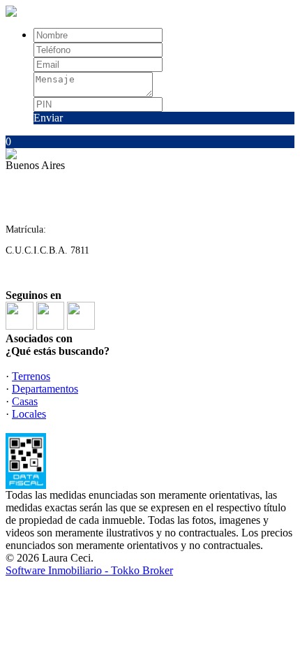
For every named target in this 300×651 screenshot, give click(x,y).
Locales (29, 414)
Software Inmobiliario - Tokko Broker (89, 570)
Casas (25, 401)
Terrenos (31, 376)
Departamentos (45, 389)
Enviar (48, 118)
